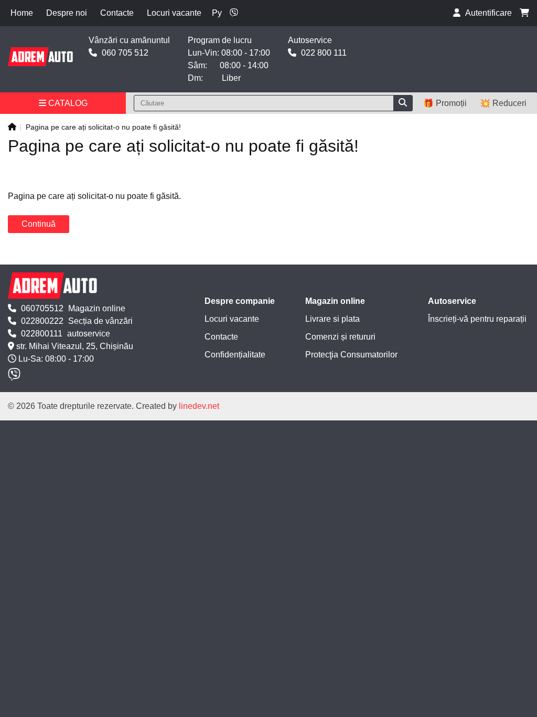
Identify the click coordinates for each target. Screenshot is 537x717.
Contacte (117, 12)
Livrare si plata (332, 318)
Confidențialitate (235, 354)
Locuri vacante (174, 12)
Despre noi (66, 12)
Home (21, 12)
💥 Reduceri (503, 103)
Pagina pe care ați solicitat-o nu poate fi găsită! (103, 127)
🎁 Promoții (445, 103)
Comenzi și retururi (340, 336)
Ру (217, 12)
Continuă (39, 223)
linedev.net (199, 406)
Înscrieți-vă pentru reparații (477, 318)
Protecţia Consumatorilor (351, 354)
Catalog (67, 103)
